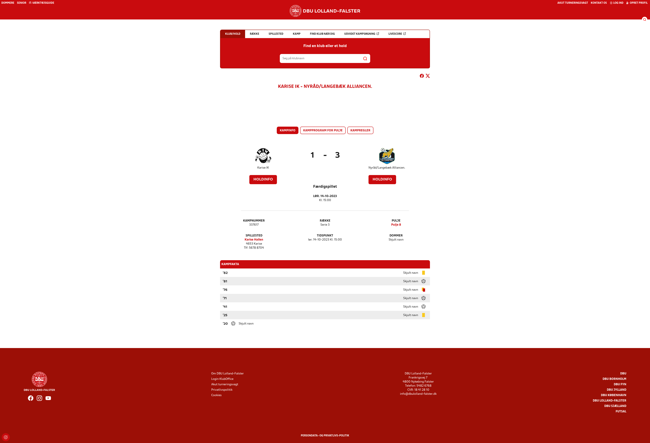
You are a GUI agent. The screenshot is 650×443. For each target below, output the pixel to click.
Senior (21, 3)
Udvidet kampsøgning (359, 34)
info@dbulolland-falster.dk (418, 394)
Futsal (621, 411)
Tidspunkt (325, 235)
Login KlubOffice (222, 379)
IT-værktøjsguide (41, 3)
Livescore (395, 34)
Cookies (216, 395)
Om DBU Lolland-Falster (227, 373)
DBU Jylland (616, 389)
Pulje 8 (396, 224)
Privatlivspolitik (221, 389)
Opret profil (639, 3)
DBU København (613, 395)
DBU (623, 373)
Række (325, 220)
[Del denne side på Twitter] (428, 76)
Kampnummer (254, 220)
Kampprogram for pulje (323, 130)
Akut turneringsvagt (572, 3)
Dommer (396, 235)
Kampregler (360, 130)
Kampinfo (287, 130)
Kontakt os (599, 3)
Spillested (254, 235)
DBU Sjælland (615, 406)
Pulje (396, 220)
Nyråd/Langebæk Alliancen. (387, 167)
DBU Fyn (620, 384)
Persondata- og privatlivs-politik (325, 436)
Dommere (7, 3)
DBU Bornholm (614, 379)
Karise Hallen (254, 239)
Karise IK (263, 167)
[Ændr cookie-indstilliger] (6, 437)
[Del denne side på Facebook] (422, 76)
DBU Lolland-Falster (609, 400)
